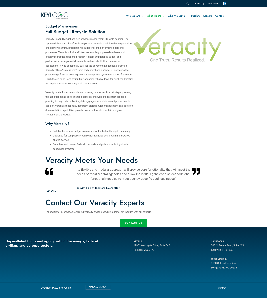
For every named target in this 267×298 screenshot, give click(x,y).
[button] (187, 3)
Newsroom (213, 3)
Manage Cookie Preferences (98, 287)
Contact (222, 288)
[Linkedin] (224, 3)
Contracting (199, 3)
